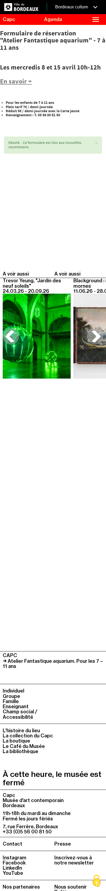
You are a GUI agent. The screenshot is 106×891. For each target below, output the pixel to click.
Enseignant (16, 706)
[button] (96, 143)
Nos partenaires (21, 886)
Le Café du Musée (24, 746)
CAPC (10, 655)
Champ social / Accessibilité (20, 714)
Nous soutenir (70, 886)
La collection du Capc (28, 735)
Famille (11, 701)
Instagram (14, 857)
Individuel (13, 691)
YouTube (13, 873)
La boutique (16, 741)
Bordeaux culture (72, 7)
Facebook (14, 862)
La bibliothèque (20, 751)
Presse (62, 843)
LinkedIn (12, 867)
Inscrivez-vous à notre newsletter (74, 860)
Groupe (11, 696)
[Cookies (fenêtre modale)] (96, 881)
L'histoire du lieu (21, 730)
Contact (12, 843)
